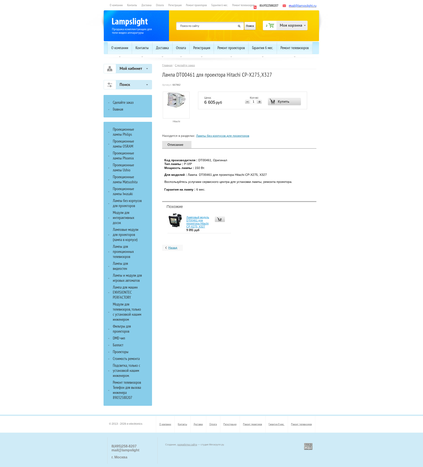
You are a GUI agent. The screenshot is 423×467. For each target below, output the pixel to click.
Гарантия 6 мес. (219, 5)
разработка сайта (187, 444)
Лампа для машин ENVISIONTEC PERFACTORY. (125, 292)
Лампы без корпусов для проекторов (222, 135)
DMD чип (119, 338)
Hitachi (176, 121)
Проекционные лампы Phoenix (123, 156)
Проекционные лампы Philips (123, 132)
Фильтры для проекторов (122, 329)
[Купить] (284, 101)
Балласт (118, 345)
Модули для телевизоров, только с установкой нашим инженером (127, 312)
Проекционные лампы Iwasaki (123, 192)
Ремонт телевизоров (243, 5)
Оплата (160, 5)
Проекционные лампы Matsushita (125, 180)
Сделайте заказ (185, 65)
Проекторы (120, 352)
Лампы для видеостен (120, 266)
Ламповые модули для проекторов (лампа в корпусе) (125, 235)
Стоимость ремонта (126, 358)
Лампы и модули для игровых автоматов (127, 278)
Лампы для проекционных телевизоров (123, 251)
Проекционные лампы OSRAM (123, 144)
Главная (167, 65)
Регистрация (175, 5)
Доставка (146, 5)
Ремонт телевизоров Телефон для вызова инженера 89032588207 (127, 390)
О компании (116, 5)
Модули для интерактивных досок (123, 218)
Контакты (132, 5)
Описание (175, 144)
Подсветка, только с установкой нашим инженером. (126, 370)
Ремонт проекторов (196, 5)
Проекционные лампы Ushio (123, 168)
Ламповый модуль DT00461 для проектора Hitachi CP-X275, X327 (197, 222)
